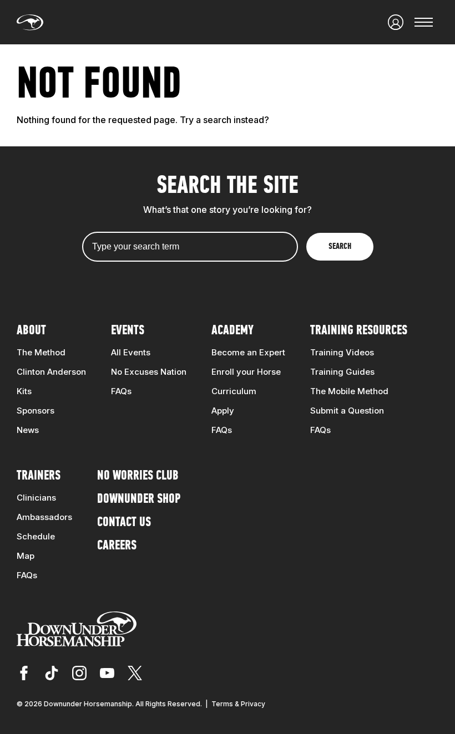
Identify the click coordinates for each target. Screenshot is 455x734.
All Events (130, 352)
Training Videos (342, 352)
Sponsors (35, 410)
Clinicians (36, 497)
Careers (116, 546)
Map (25, 555)
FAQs (121, 391)
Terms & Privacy (238, 704)
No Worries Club (138, 476)
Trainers (38, 476)
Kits (24, 391)
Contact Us (124, 522)
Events (127, 331)
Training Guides (342, 371)
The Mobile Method (349, 391)
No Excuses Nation (148, 371)
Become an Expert (248, 352)
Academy (232, 331)
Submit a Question (347, 410)
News (28, 430)
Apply (222, 410)
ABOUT (31, 331)
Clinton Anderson (51, 371)
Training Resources (358, 331)
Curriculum (233, 391)
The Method (41, 352)
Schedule (36, 536)
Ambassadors (44, 517)
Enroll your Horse (246, 371)
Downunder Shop (138, 499)
